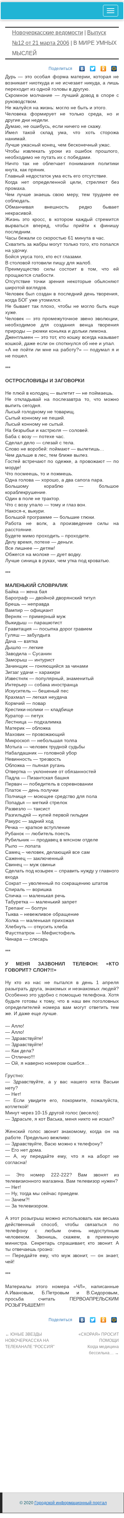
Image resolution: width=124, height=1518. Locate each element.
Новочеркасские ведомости (47, 33)
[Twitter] (92, 67)
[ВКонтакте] (82, 67)
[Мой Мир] (114, 67)
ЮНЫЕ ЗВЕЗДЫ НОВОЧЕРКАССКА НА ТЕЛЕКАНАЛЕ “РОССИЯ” (29, 1340)
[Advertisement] (62, 1418)
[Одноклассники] (103, 67)
